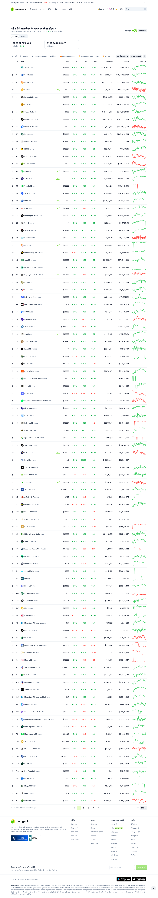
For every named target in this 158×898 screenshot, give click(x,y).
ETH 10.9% (79, 3)
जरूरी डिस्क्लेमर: (15, 885)
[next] (98, 808)
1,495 (26, 3)
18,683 (16, 3)
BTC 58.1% (71, 3)
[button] (23, 36)
